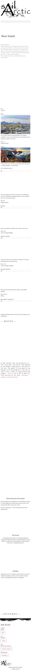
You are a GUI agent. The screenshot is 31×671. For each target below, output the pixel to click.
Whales (3, 640)
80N (3, 632)
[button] (15, 21)
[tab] (15, 633)
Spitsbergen (4, 655)
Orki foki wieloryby (6, 649)
